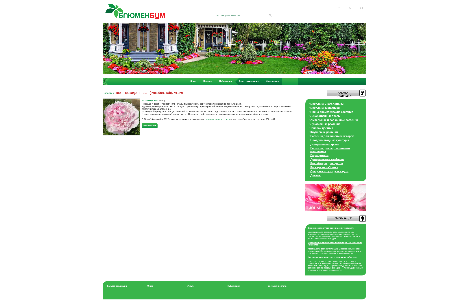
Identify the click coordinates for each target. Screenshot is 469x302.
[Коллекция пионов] (335, 210)
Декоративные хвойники (327, 159)
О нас (193, 81)
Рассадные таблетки (324, 167)
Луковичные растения (325, 123)
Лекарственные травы (325, 115)
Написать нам (361, 8)
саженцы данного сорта (217, 119)
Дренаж (315, 175)
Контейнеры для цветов (326, 163)
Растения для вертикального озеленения (330, 150)
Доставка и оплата (277, 286)
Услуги (190, 286)
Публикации (225, 81)
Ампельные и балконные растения (334, 119)
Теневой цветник (321, 128)
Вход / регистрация (248, 81)
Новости (207, 81)
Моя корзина (272, 81)
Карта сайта (350, 8)
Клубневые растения (324, 132)
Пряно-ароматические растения (331, 111)
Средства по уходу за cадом (329, 171)
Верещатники (319, 155)
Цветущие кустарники (325, 107)
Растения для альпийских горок (332, 136)
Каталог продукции (117, 286)
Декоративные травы (324, 144)
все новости (149, 126)
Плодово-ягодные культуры (329, 140)
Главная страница (339, 8)
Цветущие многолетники (327, 103)
